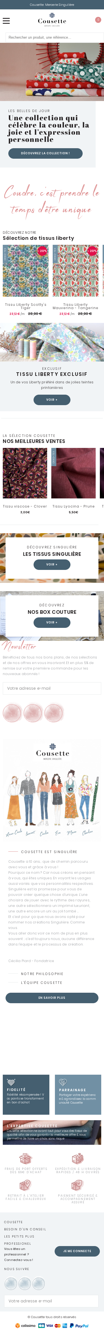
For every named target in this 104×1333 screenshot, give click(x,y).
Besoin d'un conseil (25, 1229)
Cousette (13, 1222)
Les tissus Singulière (52, 554)
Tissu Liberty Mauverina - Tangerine (75, 306)
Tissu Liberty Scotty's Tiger (26, 306)
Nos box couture (52, 612)
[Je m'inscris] (95, 688)
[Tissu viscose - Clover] (25, 473)
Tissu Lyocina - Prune (73, 506)
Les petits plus (19, 1236)
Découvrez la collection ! (45, 153)
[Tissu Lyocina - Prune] (73, 473)
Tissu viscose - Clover (25, 506)
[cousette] (52, 19)
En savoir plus (52, 998)
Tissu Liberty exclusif (52, 374)
